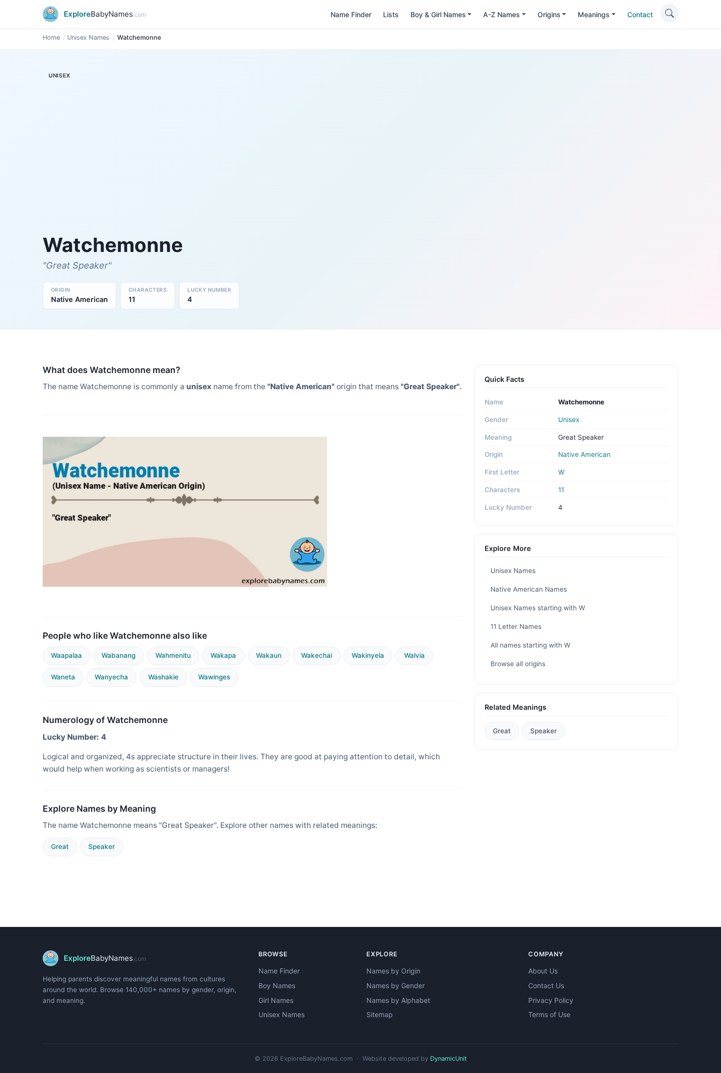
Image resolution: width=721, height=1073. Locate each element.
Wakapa (223, 655)
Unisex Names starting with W (537, 608)
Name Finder (351, 14)
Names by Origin (393, 971)
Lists (391, 14)
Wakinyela (368, 655)
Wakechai (316, 655)
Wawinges (214, 677)
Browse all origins (517, 664)
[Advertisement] (253, 159)
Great (60, 846)
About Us (543, 971)
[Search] (669, 13)
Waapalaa (66, 655)
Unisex (568, 420)
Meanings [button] (594, 14)
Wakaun (269, 655)
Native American (584, 454)
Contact (640, 14)
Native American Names (528, 589)
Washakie (163, 677)
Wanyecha (111, 677)
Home (51, 37)
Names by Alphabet (398, 1000)
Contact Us (546, 985)
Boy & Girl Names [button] (438, 14)
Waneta (63, 677)
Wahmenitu (173, 655)
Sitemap (379, 1014)
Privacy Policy (550, 1000)
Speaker (101, 846)
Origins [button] (549, 14)
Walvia (414, 655)
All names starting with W (530, 645)
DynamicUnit (448, 1058)
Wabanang (118, 655)
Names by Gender (395, 985)
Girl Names (275, 1000)
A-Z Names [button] (501, 14)
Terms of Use (549, 1014)
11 (561, 490)
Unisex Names (88, 37)
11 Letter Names (515, 626)
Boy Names (276, 985)
